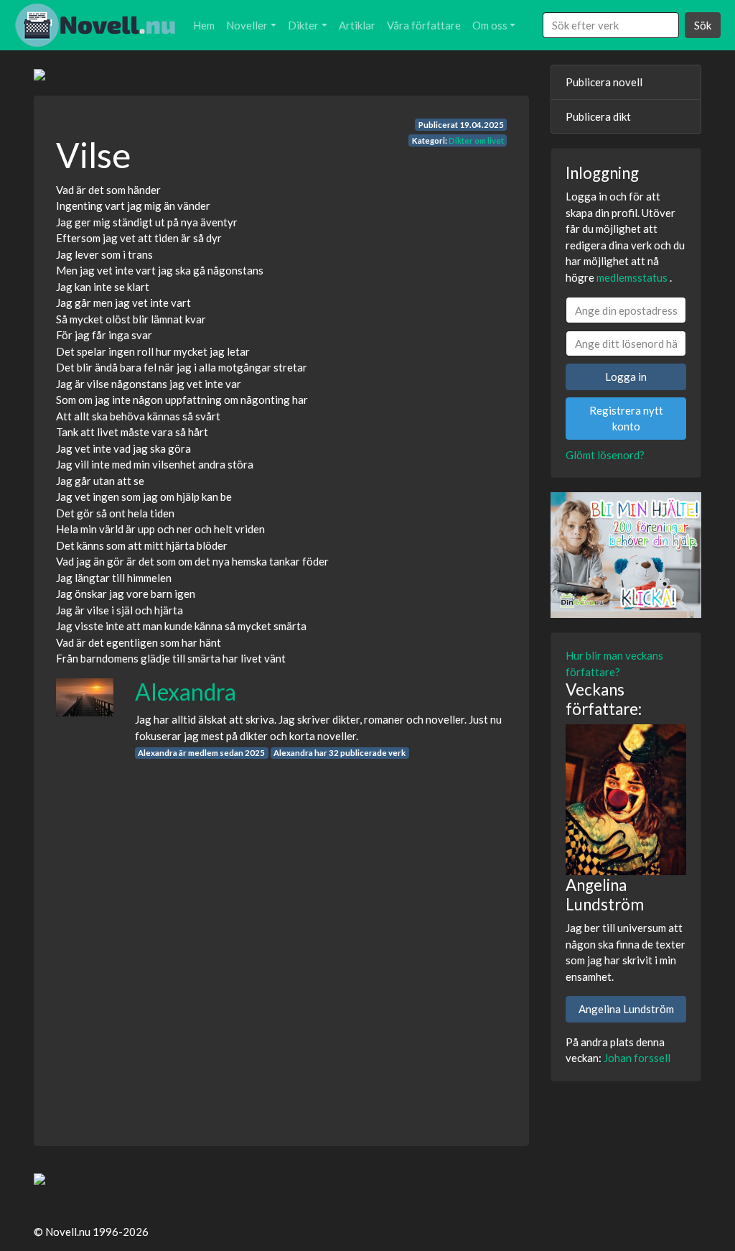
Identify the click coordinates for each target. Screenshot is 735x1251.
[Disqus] (281, 940)
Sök (702, 25)
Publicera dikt (598, 116)
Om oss (489, 25)
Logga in (626, 376)
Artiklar (357, 25)
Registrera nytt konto (626, 418)
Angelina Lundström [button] (626, 1008)
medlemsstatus (632, 277)
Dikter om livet (476, 140)
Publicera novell (604, 81)
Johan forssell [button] (637, 1057)
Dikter (303, 25)
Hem (204, 25)
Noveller (247, 25)
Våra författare (424, 25)
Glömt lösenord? (605, 454)
